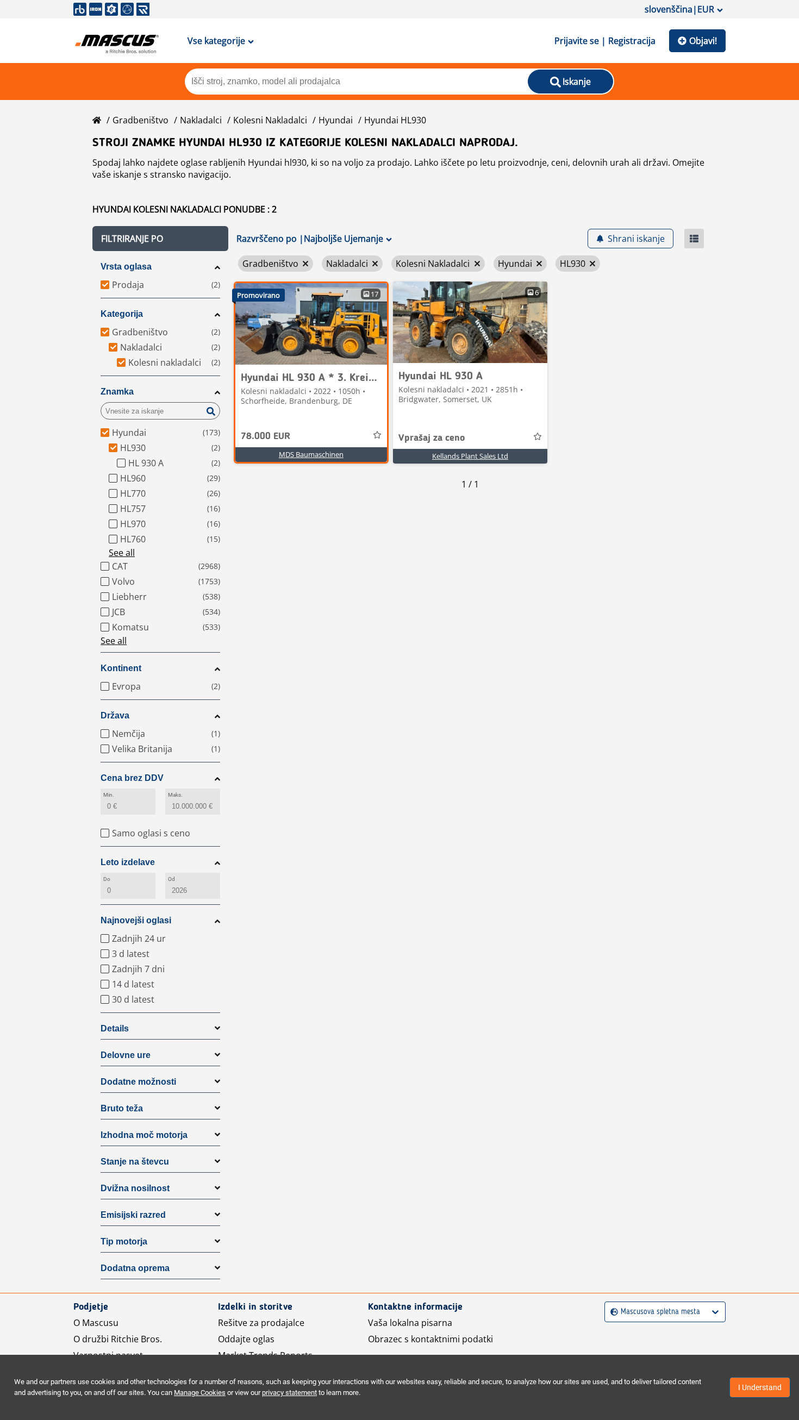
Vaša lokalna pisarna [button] (410, 1323)
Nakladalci (201, 120)
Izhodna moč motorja (144, 1135)
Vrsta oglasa (126, 266)
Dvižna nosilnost (135, 1188)
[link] (311, 324)
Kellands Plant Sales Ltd (470, 456)
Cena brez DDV (132, 778)
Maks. (175, 795)
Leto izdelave (128, 862)
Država (115, 715)
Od (171, 879)
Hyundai (336, 120)
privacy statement (289, 1392)
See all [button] (122, 553)
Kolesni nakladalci (270, 120)
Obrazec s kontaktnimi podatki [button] (430, 1339)
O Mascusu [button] (95, 1323)
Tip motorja (124, 1241)
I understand (760, 1387)
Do (106, 879)
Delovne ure (126, 1055)
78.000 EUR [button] (265, 436)
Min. (108, 795)
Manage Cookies (200, 1392)
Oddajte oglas (246, 1339)
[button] (160, 238)
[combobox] (611, 1312)
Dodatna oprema (135, 1268)
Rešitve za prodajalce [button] (261, 1323)
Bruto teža (122, 1108)
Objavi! (703, 41)
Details (115, 1028)
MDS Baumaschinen (311, 454)
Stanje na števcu (135, 1161)
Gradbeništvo (140, 120)
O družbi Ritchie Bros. (117, 1339)
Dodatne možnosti (138, 1081)
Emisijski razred (133, 1214)
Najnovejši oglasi (136, 920)
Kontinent (121, 668)
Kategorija (122, 313)
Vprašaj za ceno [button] (431, 438)
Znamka (117, 391)
